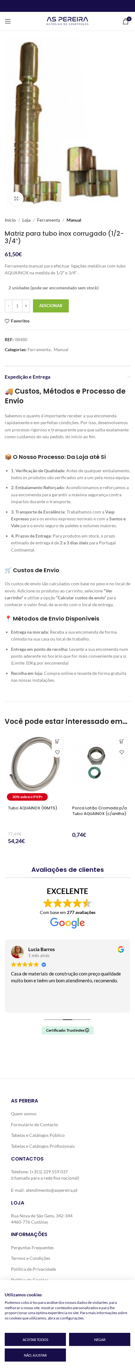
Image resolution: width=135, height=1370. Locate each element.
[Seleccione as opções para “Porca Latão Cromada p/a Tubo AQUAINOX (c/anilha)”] (121, 741)
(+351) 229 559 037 (49, 1171)
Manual (74, 220)
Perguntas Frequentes (32, 1247)
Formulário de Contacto (34, 1124)
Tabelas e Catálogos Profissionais (43, 1146)
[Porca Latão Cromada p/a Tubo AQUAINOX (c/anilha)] (99, 768)
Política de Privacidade (33, 1269)
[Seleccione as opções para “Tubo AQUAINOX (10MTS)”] (57, 741)
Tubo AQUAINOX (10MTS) (32, 808)
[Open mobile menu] (8, 21)
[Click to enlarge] (16, 199)
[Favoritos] (57, 752)
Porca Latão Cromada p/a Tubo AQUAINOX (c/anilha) (99, 810)
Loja (26, 220)
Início (10, 220)
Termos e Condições (30, 1258)
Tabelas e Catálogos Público (38, 1135)
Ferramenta (48, 220)
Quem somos (23, 1113)
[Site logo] (67, 20)
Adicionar (50, 305)
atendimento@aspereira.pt (52, 1190)
